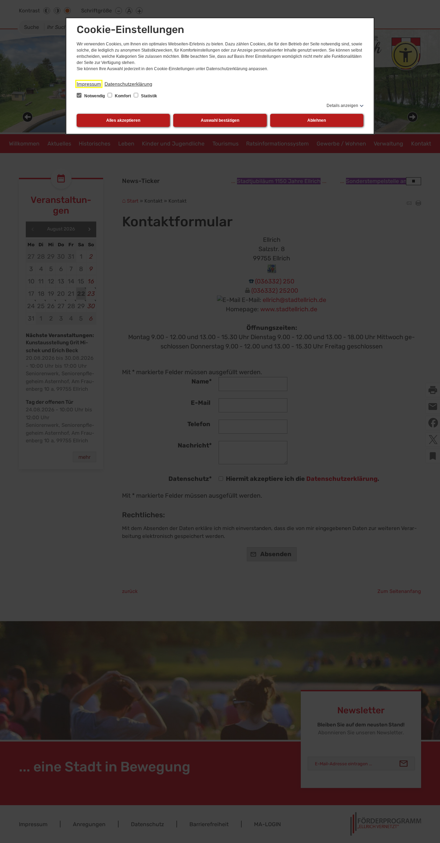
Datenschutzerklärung (128, 84)
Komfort (123, 96)
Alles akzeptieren (123, 120)
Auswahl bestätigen (220, 120)
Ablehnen (316, 120)
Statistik (148, 96)
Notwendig (94, 96)
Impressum (89, 84)
